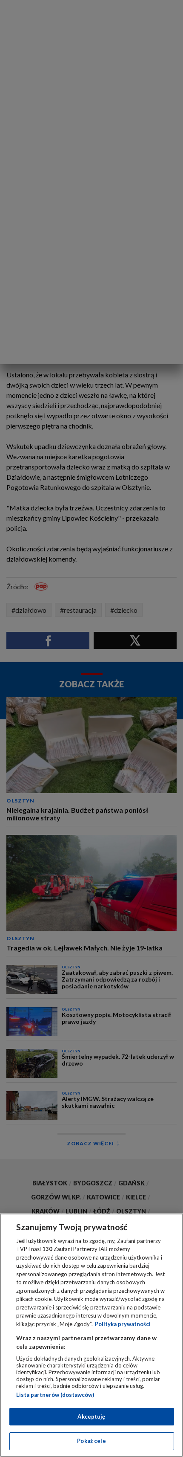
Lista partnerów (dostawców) (55, 1394)
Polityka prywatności (123, 1324)
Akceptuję (91, 1416)
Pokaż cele (91, 1440)
